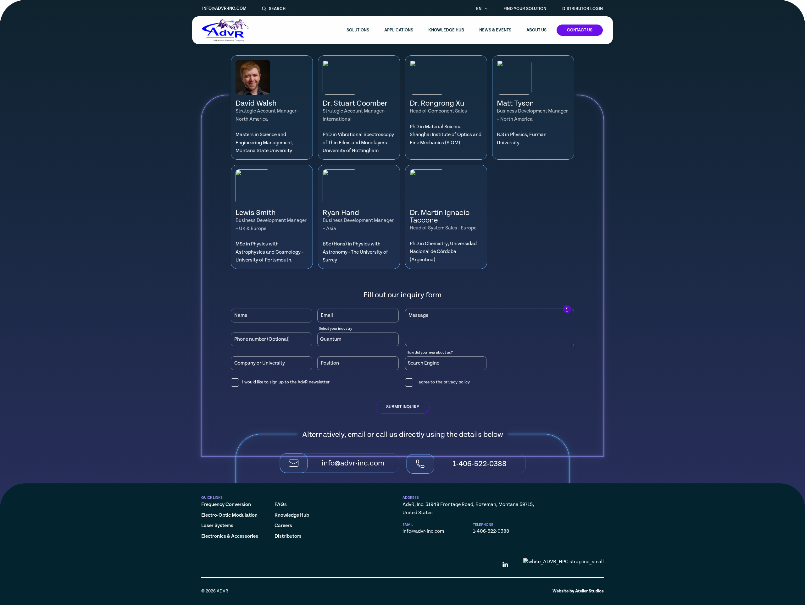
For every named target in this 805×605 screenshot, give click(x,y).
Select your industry (335, 329)
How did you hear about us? (430, 353)
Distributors (288, 536)
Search (277, 8)
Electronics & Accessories (229, 536)
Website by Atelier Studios (578, 591)
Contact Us (579, 30)
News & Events (495, 30)
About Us (536, 30)
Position (330, 363)
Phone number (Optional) (262, 339)
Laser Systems (217, 526)
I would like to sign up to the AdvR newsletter (286, 382)
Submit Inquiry (402, 407)
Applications (398, 30)
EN (479, 9)
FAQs (281, 505)
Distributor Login (582, 8)
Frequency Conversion (226, 505)
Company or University (259, 363)
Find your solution (524, 8)
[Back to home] (225, 30)
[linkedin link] (505, 566)
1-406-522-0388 (491, 531)
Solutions (358, 30)
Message (418, 315)
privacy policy (456, 382)
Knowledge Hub (446, 30)
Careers (283, 526)
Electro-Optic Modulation (229, 515)
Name (240, 315)
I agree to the (443, 382)
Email (327, 315)
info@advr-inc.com (224, 8)
